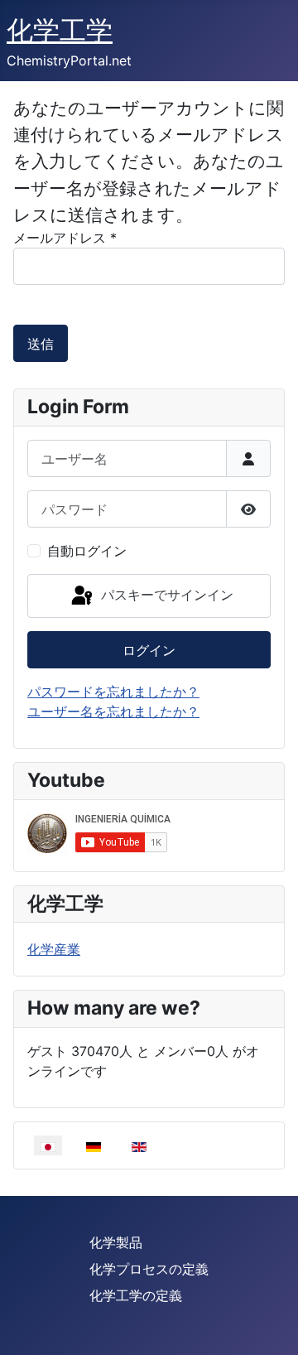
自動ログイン (87, 550)
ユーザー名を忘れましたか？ (113, 711)
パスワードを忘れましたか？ (113, 691)
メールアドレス (65, 237)
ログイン (149, 650)
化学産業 (53, 949)
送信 (40, 343)
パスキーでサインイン (165, 594)
